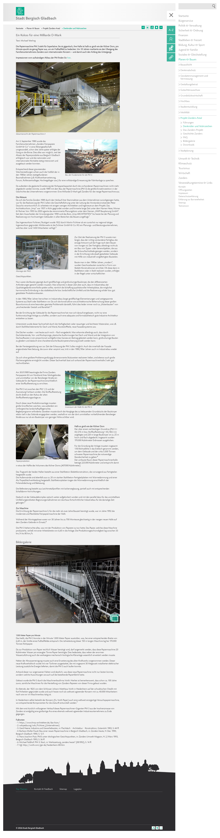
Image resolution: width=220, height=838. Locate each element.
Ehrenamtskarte (29, 811)
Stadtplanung (186, 151)
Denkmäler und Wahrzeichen (74, 29)
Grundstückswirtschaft (191, 96)
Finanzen (183, 35)
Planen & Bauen (33, 29)
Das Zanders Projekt (193, 130)
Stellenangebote (98, 798)
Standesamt (113, 811)
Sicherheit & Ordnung (190, 30)
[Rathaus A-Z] (171, 30)
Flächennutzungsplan (74, 813)
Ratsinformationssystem (83, 821)
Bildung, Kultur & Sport (191, 45)
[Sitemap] (152, 27)
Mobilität (184, 112)
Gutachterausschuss (190, 90)
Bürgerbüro (32, 802)
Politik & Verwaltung (190, 25)
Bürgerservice (185, 21)
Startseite (19, 29)
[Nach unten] (161, 27)
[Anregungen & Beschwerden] (171, 39)
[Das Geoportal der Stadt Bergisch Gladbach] (171, 48)
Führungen (188, 123)
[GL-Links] (171, 57)
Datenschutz (130, 804)
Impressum (183, 193)
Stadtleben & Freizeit (190, 40)
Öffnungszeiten (185, 190)
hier (69, 58)
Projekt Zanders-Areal (51, 29)
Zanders (182, 178)
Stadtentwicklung (188, 107)
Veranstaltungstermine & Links (195, 183)
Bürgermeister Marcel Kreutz (41, 819)
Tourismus (184, 168)
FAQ (185, 137)
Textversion (183, 206)
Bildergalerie (189, 141)
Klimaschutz (185, 163)
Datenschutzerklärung (188, 196)
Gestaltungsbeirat (189, 84)
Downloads (188, 145)
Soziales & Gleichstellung (192, 54)
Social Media (151, 814)
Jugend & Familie (188, 50)
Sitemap (182, 203)
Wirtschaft (184, 173)
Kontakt (182, 187)
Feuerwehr (64, 802)
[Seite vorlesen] (147, 27)
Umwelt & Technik (188, 158)
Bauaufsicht (186, 65)
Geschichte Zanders (192, 134)
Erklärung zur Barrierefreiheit (191, 200)
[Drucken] (156, 27)
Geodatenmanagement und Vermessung (194, 77)
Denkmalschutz (188, 70)
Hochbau (185, 101)
